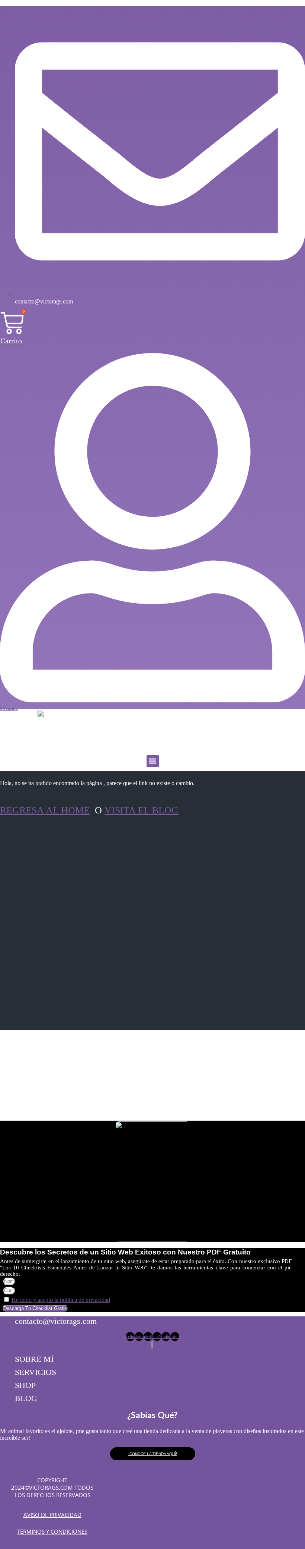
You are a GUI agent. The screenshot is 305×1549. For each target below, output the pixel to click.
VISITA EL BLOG (142, 810)
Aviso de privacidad (52, 1514)
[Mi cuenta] (152, 700)
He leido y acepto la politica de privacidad (61, 1300)
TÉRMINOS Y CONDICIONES (52, 1531)
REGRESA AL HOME (45, 810)
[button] (153, 761)
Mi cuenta (9, 708)
